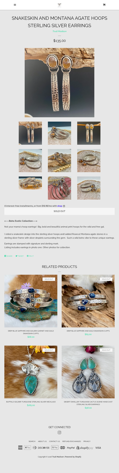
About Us (42, 441)
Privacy (86, 441)
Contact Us (54, 441)
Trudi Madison (60, 31)
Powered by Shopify (73, 457)
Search (32, 441)
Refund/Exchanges (71, 441)
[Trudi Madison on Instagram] (59, 433)
